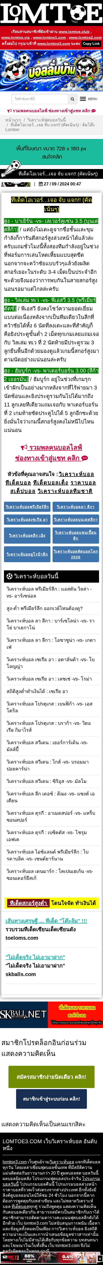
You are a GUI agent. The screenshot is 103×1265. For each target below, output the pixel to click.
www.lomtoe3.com (53, 43)
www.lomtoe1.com (49, 37)
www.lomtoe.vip (15, 37)
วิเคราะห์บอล (62, 1162)
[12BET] (48, 1258)
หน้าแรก (13, 120)
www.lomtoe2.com (85, 37)
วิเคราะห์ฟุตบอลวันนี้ (46, 120)
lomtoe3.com (15, 1162)
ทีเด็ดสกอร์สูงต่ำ (28, 903)
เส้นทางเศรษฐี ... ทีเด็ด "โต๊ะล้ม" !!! (46, 921)
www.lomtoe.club (74, 31)
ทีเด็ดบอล (20, 1206)
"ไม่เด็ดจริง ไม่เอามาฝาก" (35, 957)
